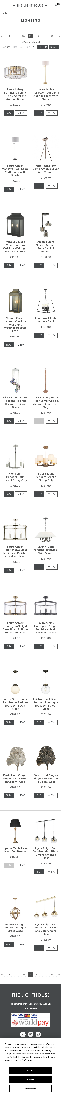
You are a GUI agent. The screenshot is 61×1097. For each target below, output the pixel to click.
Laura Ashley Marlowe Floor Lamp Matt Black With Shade (15, 170)
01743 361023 (30, 1008)
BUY (8, 112)
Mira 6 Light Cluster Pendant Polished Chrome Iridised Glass (15, 402)
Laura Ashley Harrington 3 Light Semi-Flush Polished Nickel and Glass (15, 551)
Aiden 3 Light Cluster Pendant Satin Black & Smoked (45, 246)
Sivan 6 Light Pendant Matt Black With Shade (45, 550)
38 (23, 36)
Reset (54, 47)
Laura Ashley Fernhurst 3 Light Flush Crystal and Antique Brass (15, 94)
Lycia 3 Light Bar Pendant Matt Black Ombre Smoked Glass (45, 853)
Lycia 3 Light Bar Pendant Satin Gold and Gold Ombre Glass (45, 929)
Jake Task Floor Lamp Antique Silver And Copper (46, 169)
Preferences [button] (27, 1060)
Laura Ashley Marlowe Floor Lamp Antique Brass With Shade (45, 94)
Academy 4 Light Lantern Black (46, 320)
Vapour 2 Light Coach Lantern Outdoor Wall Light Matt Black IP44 (15, 246)
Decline (30, 1080)
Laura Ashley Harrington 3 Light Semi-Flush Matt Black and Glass (46, 627)
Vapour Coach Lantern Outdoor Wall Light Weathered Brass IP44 (15, 325)
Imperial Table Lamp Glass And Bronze (15, 850)
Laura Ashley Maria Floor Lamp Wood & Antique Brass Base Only (46, 402)
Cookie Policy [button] (15, 1057)
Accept (30, 1070)
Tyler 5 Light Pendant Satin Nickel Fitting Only (15, 477)
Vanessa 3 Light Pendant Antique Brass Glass (15, 928)
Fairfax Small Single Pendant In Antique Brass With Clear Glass (45, 704)
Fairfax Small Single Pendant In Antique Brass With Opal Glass (15, 704)
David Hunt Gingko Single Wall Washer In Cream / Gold (15, 778)
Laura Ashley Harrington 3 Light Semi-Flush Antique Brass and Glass (15, 627)
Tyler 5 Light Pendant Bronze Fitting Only (45, 477)
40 (37, 36)
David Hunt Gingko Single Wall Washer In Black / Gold (45, 778)
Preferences (30, 1089)
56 (52, 36)
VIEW (21, 112)
